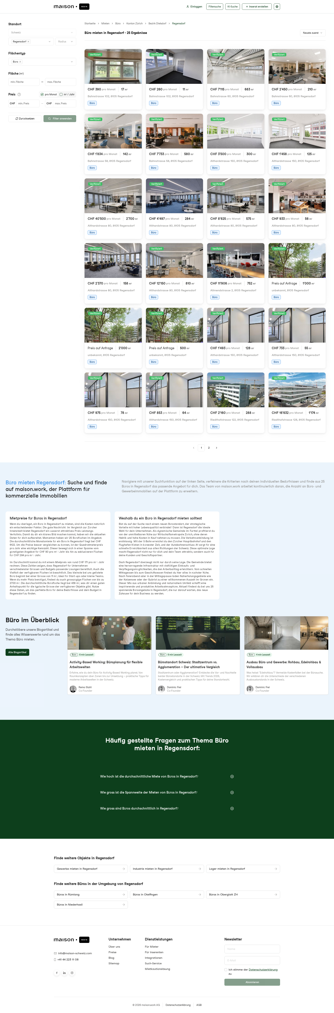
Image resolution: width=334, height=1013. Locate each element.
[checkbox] (225, 969)
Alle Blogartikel (17, 652)
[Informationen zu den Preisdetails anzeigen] (19, 94)
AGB (199, 1005)
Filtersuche (215, 6)
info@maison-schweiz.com (75, 953)
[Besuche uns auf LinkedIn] (64, 973)
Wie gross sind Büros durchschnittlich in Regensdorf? (139, 808)
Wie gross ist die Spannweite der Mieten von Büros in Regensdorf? (148, 792)
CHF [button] (12, 103)
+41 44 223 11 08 (67, 959)
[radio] (42, 94)
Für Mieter (151, 946)
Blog (111, 957)
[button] (21, 41)
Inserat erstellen (258, 6)
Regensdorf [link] (178, 23)
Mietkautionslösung (157, 969)
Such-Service (153, 963)
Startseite (90, 23)
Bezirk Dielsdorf (157, 23)
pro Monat (51, 94)
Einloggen (196, 6)
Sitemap (114, 963)
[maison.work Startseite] (71, 6)
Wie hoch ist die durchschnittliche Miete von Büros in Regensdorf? (149, 776)
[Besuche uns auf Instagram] (72, 973)
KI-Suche (233, 6)
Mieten (105, 23)
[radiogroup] (57, 94)
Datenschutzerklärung (263, 969)
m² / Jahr (69, 94)
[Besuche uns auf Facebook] (56, 973)
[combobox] (42, 32)
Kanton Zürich (134, 23)
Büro (118, 23)
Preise (112, 952)
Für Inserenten (154, 952)
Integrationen (153, 957)
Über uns (114, 946)
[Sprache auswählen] (277, 6)
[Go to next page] (216, 447)
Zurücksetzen (26, 118)
